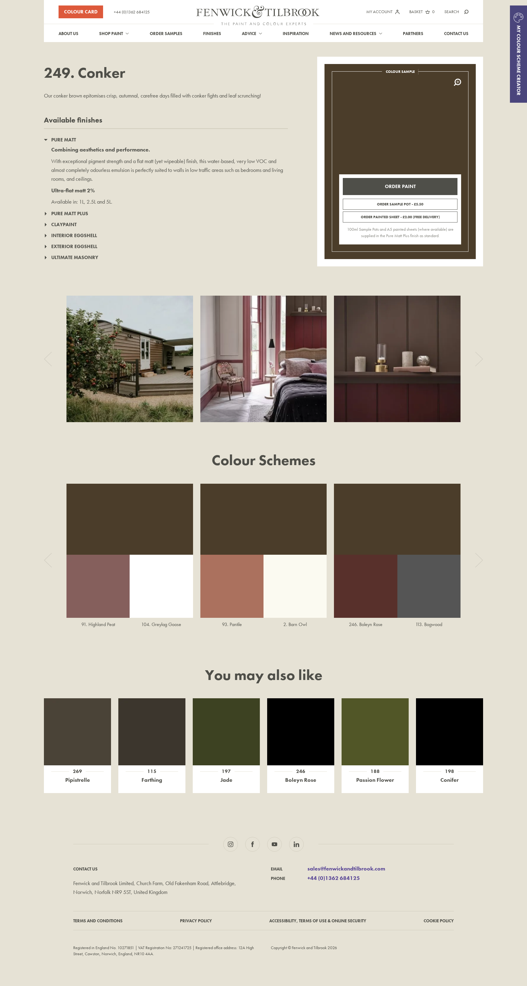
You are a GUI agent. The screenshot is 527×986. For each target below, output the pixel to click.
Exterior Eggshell (74, 246)
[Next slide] (479, 359)
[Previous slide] (48, 359)
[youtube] (274, 844)
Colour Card (81, 12)
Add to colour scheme (77, 738)
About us (68, 33)
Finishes (212, 33)
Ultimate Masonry (74, 257)
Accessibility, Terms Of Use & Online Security (317, 921)
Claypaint (64, 224)
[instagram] (230, 844)
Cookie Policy (439, 921)
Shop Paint (111, 33)
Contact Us (456, 33)
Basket (416, 11)
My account (379, 11)
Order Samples (166, 33)
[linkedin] (296, 844)
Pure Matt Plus (69, 213)
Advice (249, 33)
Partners (413, 33)
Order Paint (400, 186)
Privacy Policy (196, 921)
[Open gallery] (129, 359)
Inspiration (296, 33)
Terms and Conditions (98, 921)
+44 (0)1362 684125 (132, 12)
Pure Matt (63, 140)
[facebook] (252, 844)
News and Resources (353, 33)
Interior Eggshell (74, 235)
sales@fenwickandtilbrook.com (346, 869)
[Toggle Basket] (427, 12)
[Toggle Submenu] (127, 33)
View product (77, 725)
